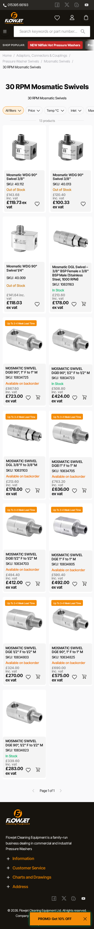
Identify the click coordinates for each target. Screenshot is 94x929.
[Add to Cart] (84, 304)
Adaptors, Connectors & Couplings (41, 55)
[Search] (83, 31)
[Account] (72, 17)
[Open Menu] (5, 31)
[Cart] (87, 18)
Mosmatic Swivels (57, 61)
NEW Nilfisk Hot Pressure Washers (55, 45)
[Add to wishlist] (37, 204)
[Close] (85, 918)
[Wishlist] (57, 17)
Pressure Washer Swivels (21, 61)
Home (7, 55)
